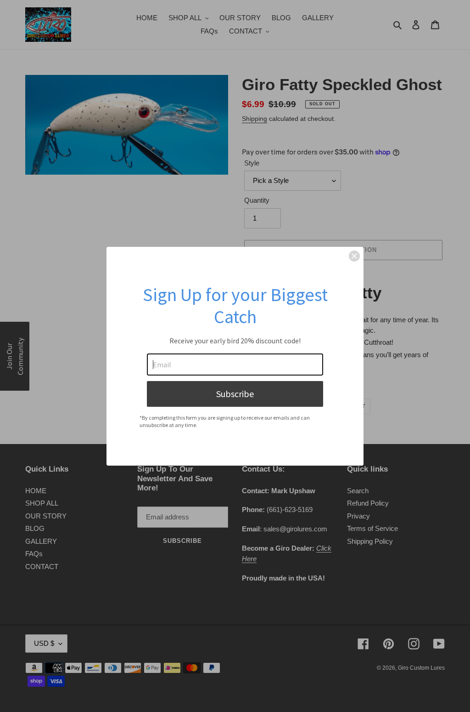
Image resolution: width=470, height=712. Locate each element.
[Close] (354, 256)
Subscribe (235, 393)
